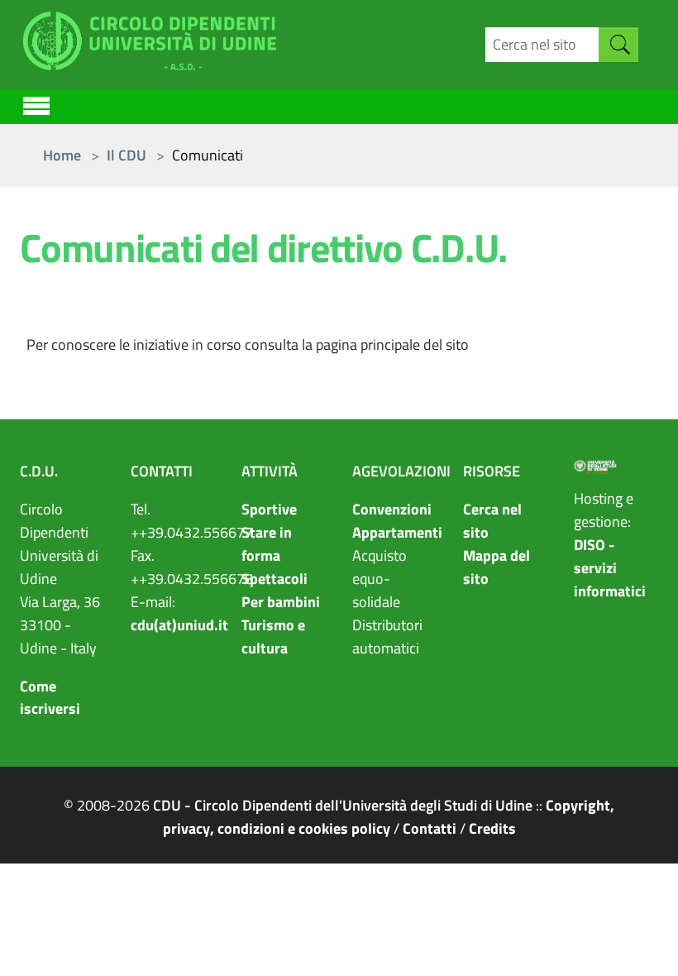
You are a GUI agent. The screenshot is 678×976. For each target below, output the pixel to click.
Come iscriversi (50, 697)
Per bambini (280, 602)
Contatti (429, 828)
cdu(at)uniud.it (179, 625)
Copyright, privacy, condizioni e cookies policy (389, 817)
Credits (492, 828)
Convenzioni (392, 509)
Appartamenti (397, 532)
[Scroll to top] (642, 940)
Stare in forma (266, 544)
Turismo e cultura (273, 636)
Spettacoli (274, 578)
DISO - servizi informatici (610, 567)
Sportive (269, 509)
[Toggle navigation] (36, 103)
